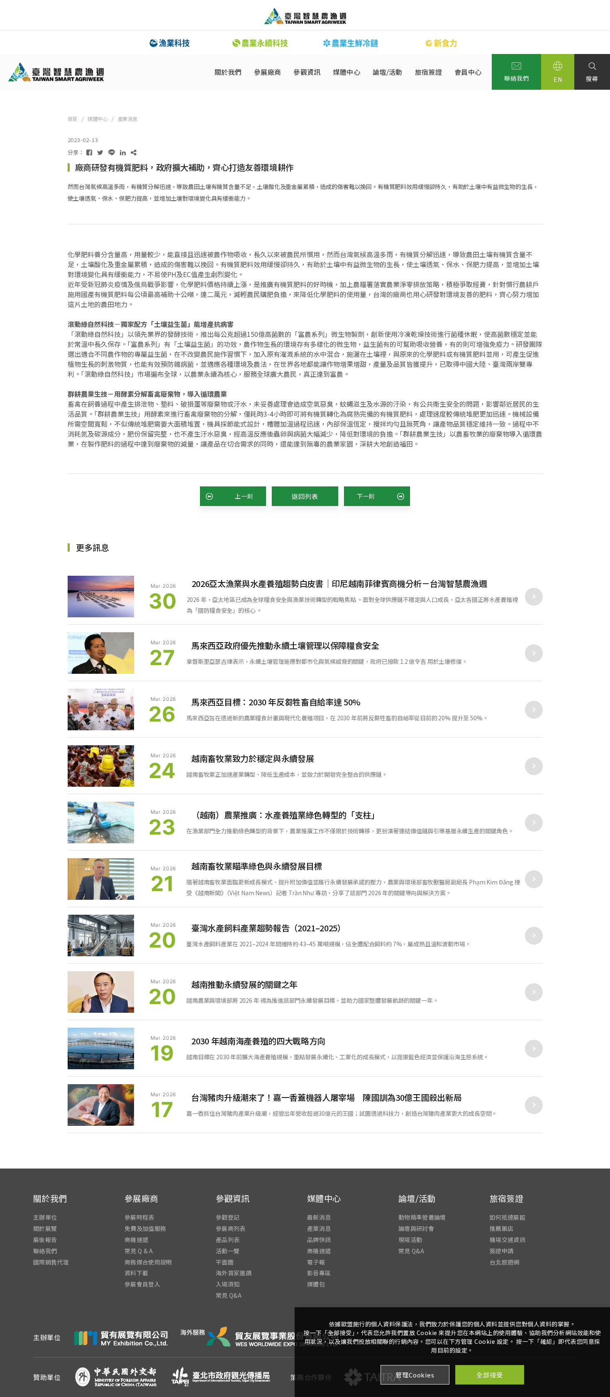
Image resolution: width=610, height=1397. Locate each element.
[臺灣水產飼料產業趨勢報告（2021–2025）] (101, 935)
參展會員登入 (142, 1284)
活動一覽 (227, 1251)
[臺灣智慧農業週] (305, 16)
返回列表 (305, 496)
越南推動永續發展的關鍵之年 (244, 984)
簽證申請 (501, 1251)
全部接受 (489, 1374)
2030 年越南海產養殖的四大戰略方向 (258, 1041)
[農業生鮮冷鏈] (351, 43)
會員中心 (467, 72)
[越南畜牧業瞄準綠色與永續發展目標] (101, 879)
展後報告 (45, 1239)
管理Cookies (414, 1374)
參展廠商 (267, 72)
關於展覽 (45, 1228)
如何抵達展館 (507, 1217)
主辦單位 (45, 1217)
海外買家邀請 (233, 1273)
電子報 (316, 1261)
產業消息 (127, 118)
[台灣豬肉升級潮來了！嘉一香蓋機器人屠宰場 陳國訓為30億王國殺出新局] (101, 1105)
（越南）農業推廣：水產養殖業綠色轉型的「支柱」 (285, 815)
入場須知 (227, 1284)
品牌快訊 (319, 1239)
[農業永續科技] (260, 43)
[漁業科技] (170, 43)
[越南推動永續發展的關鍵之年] (101, 992)
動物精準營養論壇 (422, 1217)
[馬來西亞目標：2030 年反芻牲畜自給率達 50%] (101, 709)
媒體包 (316, 1284)
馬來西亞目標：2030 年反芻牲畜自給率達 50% (276, 702)
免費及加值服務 (145, 1228)
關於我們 (228, 72)
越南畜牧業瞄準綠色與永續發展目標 (256, 866)
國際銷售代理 (51, 1261)
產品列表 (227, 1239)
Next (492, 42)
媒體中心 (346, 72)
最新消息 (319, 1217)
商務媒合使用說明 (148, 1261)
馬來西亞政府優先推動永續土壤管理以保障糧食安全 (285, 645)
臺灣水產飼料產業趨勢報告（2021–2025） (268, 928)
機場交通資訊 (507, 1239)
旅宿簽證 (428, 72)
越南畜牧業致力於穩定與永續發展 (252, 758)
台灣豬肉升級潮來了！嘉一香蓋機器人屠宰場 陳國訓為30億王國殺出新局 (326, 1097)
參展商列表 (231, 1228)
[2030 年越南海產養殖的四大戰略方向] (101, 1048)
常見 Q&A (229, 1295)
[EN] (557, 72)
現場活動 (410, 1239)
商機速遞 (136, 1239)
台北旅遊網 (505, 1261)
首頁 (73, 118)
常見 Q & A (138, 1251)
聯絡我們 (516, 78)
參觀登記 (227, 1217)
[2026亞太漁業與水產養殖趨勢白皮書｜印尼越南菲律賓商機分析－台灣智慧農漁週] (101, 596)
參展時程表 (139, 1217)
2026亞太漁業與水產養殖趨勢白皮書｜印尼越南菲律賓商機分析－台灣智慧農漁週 (339, 583)
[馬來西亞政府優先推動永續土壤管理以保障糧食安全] (101, 653)
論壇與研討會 (416, 1228)
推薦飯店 (501, 1228)
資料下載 (136, 1273)
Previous (118, 42)
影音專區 (319, 1273)
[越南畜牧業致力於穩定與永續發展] (101, 766)
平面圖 (225, 1261)
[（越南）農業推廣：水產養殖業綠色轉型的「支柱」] (101, 822)
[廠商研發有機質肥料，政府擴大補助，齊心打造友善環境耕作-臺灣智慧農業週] (89, 152)
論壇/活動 (388, 72)
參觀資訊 (306, 72)
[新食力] (441, 43)
